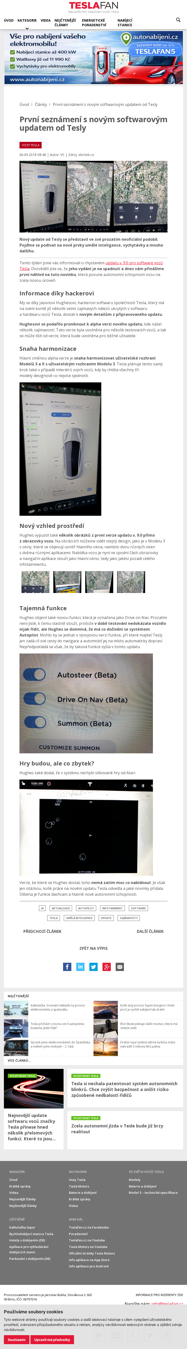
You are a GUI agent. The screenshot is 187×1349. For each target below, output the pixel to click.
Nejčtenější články (65, 22)
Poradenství (78, 1234)
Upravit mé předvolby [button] (52, 1340)
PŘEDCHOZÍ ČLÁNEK (42, 931)
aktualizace (61, 908)
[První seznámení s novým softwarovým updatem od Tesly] (93, 196)
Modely (134, 1179)
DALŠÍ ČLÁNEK (150, 931)
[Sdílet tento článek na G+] (107, 967)
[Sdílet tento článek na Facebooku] (67, 967)
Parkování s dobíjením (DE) (29, 1258)
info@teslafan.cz (167, 1303)
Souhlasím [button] (17, 1340)
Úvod (9, 20)
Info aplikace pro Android (89, 1266)
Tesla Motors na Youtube (88, 1247)
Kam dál (76, 1219)
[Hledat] (178, 20)
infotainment (112, 908)
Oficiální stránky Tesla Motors (92, 1253)
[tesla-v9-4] (67, 582)
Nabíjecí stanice (125, 22)
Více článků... (19, 1060)
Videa (46, 20)
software (138, 908)
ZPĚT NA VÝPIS (93, 948)
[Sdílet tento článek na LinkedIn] (80, 967)
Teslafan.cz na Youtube (87, 1240)
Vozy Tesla (77, 1179)
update (106, 918)
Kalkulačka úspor (22, 1227)
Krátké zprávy (20, 1186)
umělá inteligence (79, 918)
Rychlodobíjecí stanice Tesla (31, 1234)
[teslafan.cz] (93, 57)
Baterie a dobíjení (83, 1192)
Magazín (17, 1171)
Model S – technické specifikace (153, 1192)
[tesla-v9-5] (99, 582)
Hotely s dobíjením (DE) (27, 1240)
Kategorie (27, 20)
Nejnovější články (22, 1199)
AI (42, 908)
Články (41, 104)
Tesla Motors (79, 1186)
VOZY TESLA (30, 145)
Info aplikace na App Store (89, 1260)
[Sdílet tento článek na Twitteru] (93, 967)
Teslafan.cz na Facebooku (89, 1227)
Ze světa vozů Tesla (146, 1171)
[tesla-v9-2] (35, 582)
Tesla (53, 918)
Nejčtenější (18, 996)
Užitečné (17, 1219)
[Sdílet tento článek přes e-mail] (120, 967)
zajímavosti (129, 918)
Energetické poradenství (94, 22)
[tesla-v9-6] (131, 582)
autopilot (86, 908)
